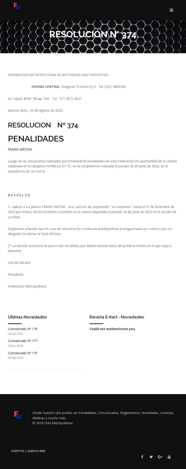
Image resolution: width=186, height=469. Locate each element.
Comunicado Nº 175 (22, 353)
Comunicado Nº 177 (22, 341)
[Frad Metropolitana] (17, 7)
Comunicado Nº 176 (22, 329)
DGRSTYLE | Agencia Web (28, 451)
